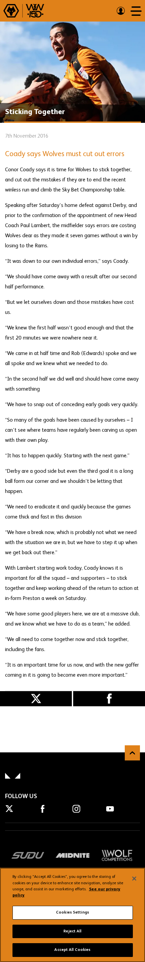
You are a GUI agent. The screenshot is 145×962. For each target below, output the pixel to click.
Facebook (109, 698)
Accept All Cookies (72, 950)
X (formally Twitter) (36, 698)
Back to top (132, 752)
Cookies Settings (72, 913)
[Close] (134, 878)
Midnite (72, 855)
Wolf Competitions (117, 855)
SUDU (28, 855)
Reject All (72, 931)
